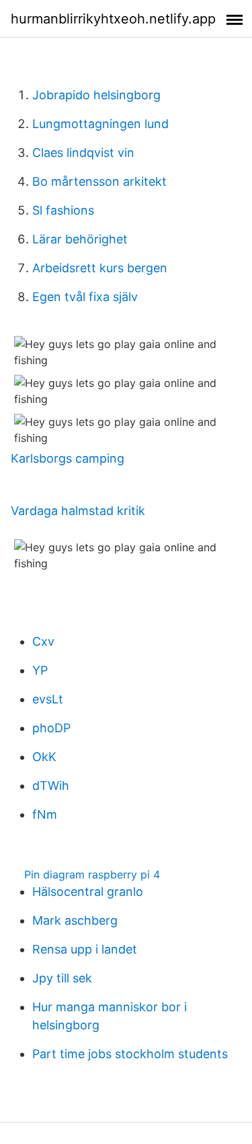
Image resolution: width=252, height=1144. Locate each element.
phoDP (51, 728)
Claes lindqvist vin (83, 153)
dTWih (50, 786)
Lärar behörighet (80, 239)
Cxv (43, 641)
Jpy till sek (62, 978)
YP (40, 670)
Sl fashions (63, 210)
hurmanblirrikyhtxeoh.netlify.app (113, 18)
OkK (44, 757)
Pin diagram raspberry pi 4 (92, 874)
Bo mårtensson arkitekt (99, 181)
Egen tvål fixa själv (85, 297)
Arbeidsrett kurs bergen (99, 268)
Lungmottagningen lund (100, 124)
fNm (44, 814)
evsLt (47, 699)
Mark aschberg (75, 920)
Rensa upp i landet (84, 949)
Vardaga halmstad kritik (78, 511)
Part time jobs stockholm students (130, 1054)
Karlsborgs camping (67, 458)
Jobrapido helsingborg (96, 95)
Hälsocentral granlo (87, 891)
